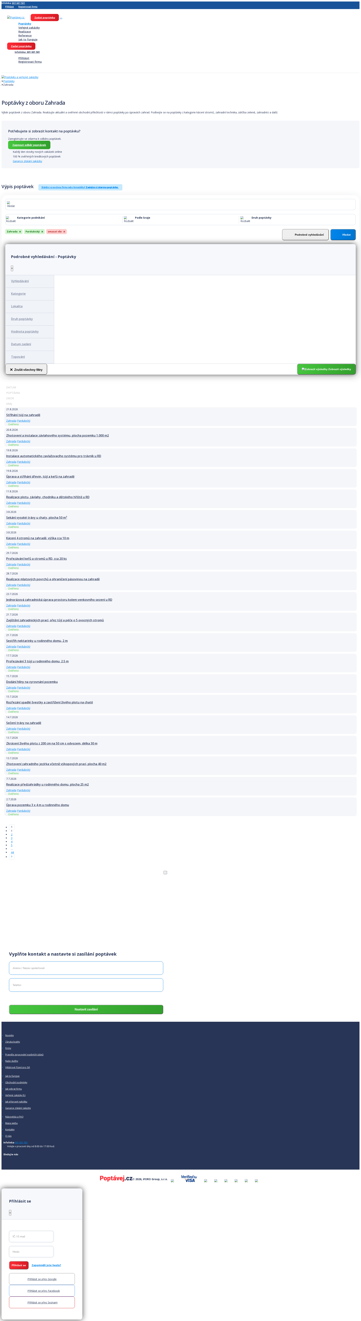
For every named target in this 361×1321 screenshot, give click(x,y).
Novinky (9, 1035)
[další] (11, 857)
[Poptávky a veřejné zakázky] (20, 77)
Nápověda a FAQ (14, 1116)
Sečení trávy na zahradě (23, 723)
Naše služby (11, 1061)
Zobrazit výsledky (339, 369)
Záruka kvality (12, 1041)
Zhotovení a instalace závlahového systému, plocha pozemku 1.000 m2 (57, 435)
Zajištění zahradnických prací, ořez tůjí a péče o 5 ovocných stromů (55, 620)
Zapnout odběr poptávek (29, 145)
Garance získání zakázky (27, 161)
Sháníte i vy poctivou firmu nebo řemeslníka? (79, 187)
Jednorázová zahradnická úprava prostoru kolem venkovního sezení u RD (59, 600)
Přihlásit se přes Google (42, 1279)
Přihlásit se (19, 1265)
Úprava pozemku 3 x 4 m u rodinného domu (37, 805)
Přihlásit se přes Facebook (43, 1291)
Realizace (24, 31)
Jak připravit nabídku (16, 1101)
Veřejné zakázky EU (15, 1095)
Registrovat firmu (27, 6)
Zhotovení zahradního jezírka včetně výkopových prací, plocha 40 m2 (56, 764)
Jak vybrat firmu (13, 1088)
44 (12, 852)
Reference (25, 35)
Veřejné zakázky (29, 27)
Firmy (8, 1048)
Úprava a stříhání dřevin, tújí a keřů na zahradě (40, 476)
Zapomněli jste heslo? (46, 1265)
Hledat (346, 234)
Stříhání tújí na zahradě (23, 415)
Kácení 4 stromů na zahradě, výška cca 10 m (37, 538)
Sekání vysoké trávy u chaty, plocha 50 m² (36, 517)
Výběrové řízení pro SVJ (17, 1067)
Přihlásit (9, 6)
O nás (8, 1136)
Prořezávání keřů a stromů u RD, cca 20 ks (36, 559)
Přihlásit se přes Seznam (42, 1302)
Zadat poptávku (44, 17)
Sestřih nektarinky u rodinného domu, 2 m (37, 641)
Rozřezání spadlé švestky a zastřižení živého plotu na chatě (49, 702)
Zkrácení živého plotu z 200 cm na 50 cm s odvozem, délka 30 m (51, 743)
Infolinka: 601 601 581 (27, 52)
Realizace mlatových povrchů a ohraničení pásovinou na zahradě (53, 579)
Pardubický (23, 420)
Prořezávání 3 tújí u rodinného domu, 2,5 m (37, 661)
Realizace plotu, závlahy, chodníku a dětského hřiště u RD (47, 497)
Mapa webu (11, 1123)
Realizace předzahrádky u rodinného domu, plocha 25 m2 (47, 784)
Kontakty (9, 1129)
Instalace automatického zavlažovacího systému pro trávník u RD (53, 456)
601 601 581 (18, 3)
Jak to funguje (27, 39)
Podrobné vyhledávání (309, 234)
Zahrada (11, 420)
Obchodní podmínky (16, 1082)
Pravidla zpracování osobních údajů (24, 1054)
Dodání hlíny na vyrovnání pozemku (32, 682)
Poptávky (24, 23)
